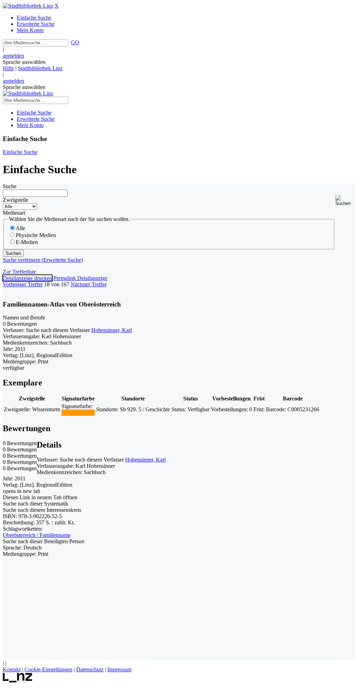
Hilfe (8, 68)
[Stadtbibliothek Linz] (28, 6)
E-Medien (27, 242)
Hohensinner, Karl (111, 330)
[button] (345, 200)
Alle (20, 228)
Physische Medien (36, 235)
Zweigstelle (15, 200)
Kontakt (12, 669)
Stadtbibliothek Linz (40, 68)
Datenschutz (89, 669)
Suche (9, 186)
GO (75, 42)
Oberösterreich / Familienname (37, 535)
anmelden (13, 56)
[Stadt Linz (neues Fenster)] (18, 681)
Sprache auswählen (24, 62)
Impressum (119, 669)
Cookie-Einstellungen (48, 669)
